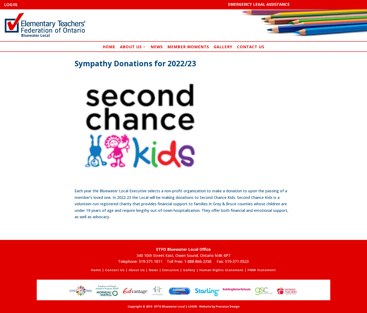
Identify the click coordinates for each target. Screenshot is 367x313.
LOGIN (10, 4)
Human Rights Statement (221, 270)
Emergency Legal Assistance (259, 4)
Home (109, 47)
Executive (170, 270)
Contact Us (250, 47)
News (157, 47)
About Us (131, 47)
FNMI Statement (262, 270)
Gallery (223, 47)
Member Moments (188, 47)
